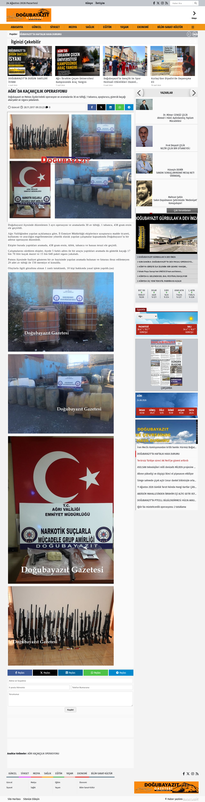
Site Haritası (14, 799)
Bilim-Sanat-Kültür (170, 27)
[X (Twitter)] (158, 3)
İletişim (100, 3)
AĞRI (30, 753)
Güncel (36, 27)
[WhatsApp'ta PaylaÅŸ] (120, 107)
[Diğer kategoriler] (193, 27)
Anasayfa (17, 27)
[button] (189, 34)
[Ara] (195, 3)
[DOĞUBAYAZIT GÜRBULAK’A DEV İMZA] (166, 234)
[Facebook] (154, 3)
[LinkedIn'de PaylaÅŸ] (110, 107)
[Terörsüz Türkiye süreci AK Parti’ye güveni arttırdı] (166, 432)
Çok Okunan (151, 210)
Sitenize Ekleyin (31, 799)
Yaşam (124, 27)
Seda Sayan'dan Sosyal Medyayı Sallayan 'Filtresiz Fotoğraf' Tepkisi (58, 34)
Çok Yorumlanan (182, 210)
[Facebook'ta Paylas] (92, 107)
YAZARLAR (166, 93)
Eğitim (107, 27)
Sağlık (90, 27)
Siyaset (55, 27)
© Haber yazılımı (174, 799)
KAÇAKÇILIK (38, 753)
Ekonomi (142, 27)
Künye (89, 3)
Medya (73, 27)
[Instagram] (162, 3)
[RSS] (167, 3)
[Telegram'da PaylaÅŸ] (129, 107)
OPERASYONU (52, 753)
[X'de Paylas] (101, 107)
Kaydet (70, 709)
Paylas (21, 672)
